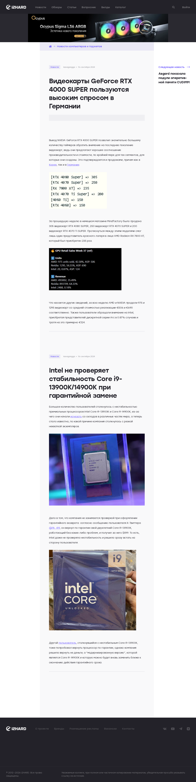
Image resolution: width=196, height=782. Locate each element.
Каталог (120, 7)
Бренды (59, 728)
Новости (40, 7)
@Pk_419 (54, 527)
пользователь (67, 642)
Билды (105, 7)
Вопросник (89, 7)
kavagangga (69, 67)
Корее (53, 164)
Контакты (128, 728)
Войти (186, 7)
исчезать (76, 416)
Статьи (71, 7)
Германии (73, 164)
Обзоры (56, 7)
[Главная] (50, 46)
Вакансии (110, 728)
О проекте (42, 728)
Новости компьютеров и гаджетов (79, 46)
